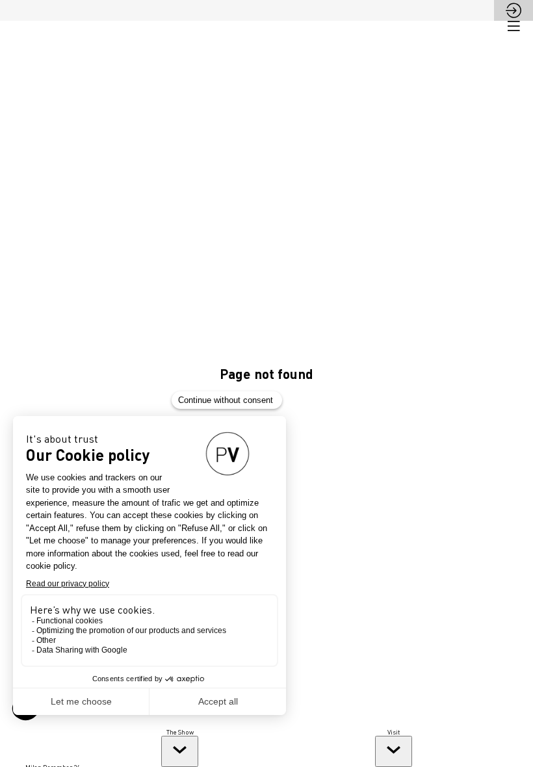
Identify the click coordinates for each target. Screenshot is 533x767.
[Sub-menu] (179, 751)
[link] (180, 747)
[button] (513, 26)
